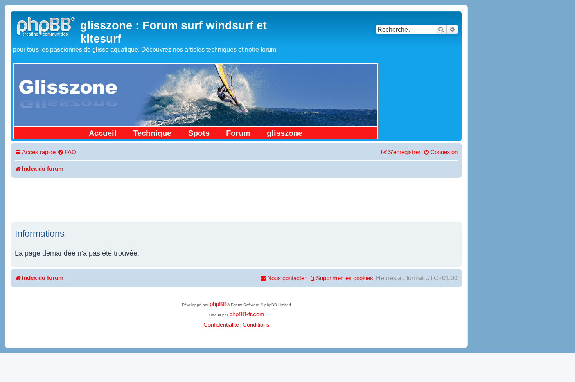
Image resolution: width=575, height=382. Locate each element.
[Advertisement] (236, 199)
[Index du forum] (46, 25)
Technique (152, 133)
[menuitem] (67, 153)
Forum (238, 133)
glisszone (284, 133)
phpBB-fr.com (246, 314)
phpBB (218, 304)
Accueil (103, 133)
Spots (199, 133)
